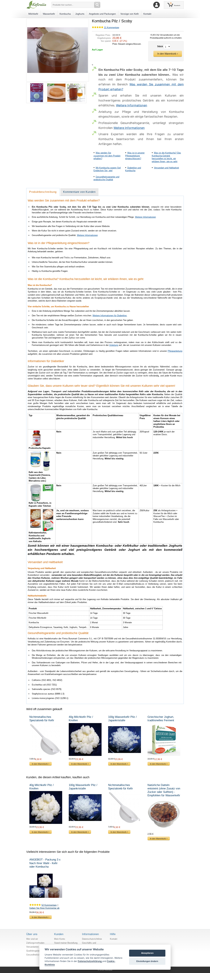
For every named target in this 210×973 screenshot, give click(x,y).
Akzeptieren (147, 953)
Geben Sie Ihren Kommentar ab (44, 908)
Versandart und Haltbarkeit (166, 168)
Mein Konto (59, 939)
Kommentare (111, 27)
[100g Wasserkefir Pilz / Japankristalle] (124, 739)
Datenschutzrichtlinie (92, 939)
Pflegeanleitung (175, 351)
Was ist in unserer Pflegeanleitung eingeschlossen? (135, 156)
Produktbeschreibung (43, 191)
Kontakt (113, 939)
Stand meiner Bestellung (65, 943)
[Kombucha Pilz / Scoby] (57, 20)
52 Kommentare (49, 905)
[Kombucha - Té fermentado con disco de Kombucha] (75, 92)
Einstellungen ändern (147, 961)
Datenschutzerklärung (90, 961)
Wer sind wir (32, 939)
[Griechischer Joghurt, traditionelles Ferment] (164, 739)
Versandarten (32, 947)
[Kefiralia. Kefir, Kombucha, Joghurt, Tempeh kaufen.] (36, 5)
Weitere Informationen (131, 105)
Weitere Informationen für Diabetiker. (110, 315)
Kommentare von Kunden (79, 191)
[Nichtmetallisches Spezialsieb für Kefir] (46, 739)
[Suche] (97, 5)
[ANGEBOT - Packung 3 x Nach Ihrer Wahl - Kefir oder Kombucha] (46, 885)
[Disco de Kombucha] (55, 92)
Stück (160, 46)
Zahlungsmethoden (35, 943)
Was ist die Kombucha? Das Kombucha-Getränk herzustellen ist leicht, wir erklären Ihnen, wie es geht (166, 157)
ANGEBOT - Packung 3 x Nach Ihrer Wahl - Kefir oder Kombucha (45, 863)
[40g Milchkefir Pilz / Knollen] (85, 739)
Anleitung (113, 345)
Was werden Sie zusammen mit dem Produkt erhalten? (107, 156)
